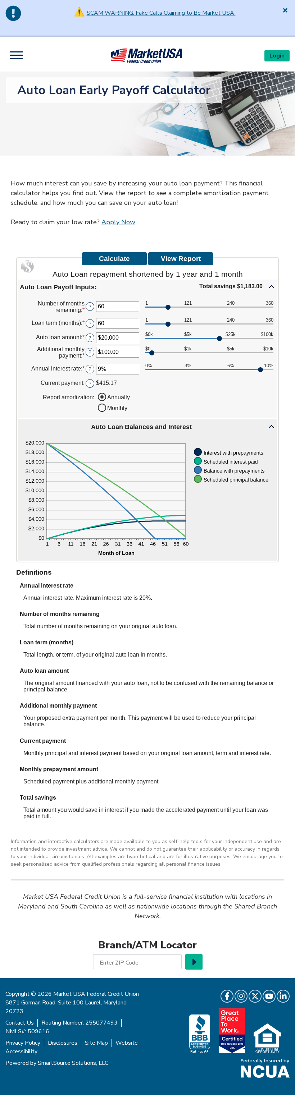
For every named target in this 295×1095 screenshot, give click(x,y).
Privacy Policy (22, 1043)
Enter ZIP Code (119, 963)
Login (277, 56)
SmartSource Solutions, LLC (73, 1063)
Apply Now (118, 222)
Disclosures (62, 1043)
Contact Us (19, 1023)
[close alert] (285, 10)
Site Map (96, 1043)
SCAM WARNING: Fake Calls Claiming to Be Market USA (161, 13)
